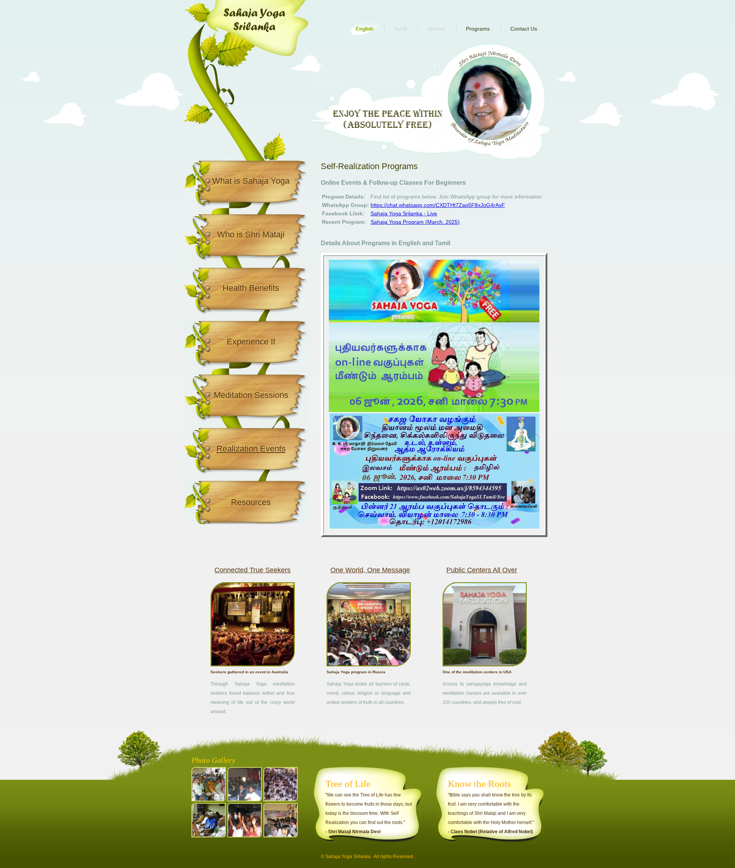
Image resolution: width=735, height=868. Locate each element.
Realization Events (251, 448)
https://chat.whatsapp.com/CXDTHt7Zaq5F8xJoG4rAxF (438, 205)
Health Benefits (250, 288)
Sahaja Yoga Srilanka (348, 856)
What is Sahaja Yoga (250, 181)
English (364, 29)
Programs (478, 29)
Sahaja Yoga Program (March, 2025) (415, 222)
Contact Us (523, 29)
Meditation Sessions (251, 395)
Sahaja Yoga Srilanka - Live (404, 213)
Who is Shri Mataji (250, 234)
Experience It (251, 341)
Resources (251, 502)
